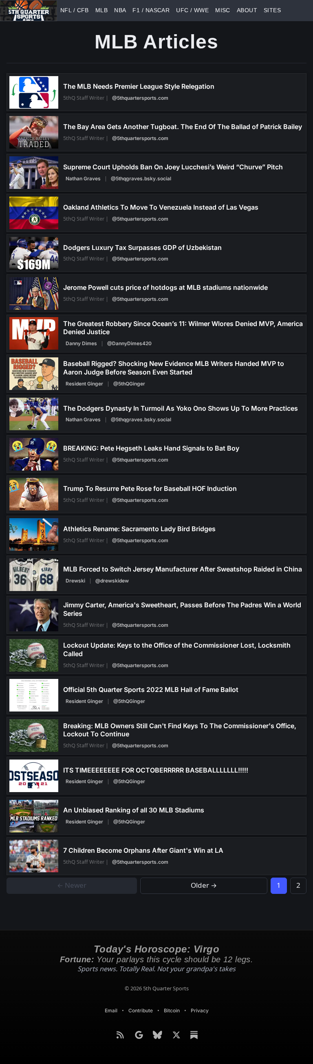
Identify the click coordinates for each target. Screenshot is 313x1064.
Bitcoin (172, 1010)
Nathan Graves (83, 178)
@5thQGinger (128, 384)
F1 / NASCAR (126, 10)
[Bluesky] (158, 1035)
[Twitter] (177, 1035)
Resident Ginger (84, 384)
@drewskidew (111, 581)
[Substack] (194, 1035)
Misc (176, 10)
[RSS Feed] (121, 1035)
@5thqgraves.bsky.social (140, 178)
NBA (104, 10)
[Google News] (140, 1035)
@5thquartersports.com (137, 98)
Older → (204, 886)
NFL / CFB (69, 10)
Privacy (201, 1010)
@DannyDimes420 (128, 343)
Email (110, 1010)
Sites (212, 10)
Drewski (75, 581)
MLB (89, 10)
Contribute (140, 1010)
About (193, 10)
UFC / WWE (155, 10)
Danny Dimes (81, 343)
